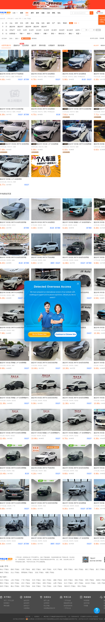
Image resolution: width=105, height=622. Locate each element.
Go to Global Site (39, 334)
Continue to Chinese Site (65, 334)
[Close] (78, 283)
